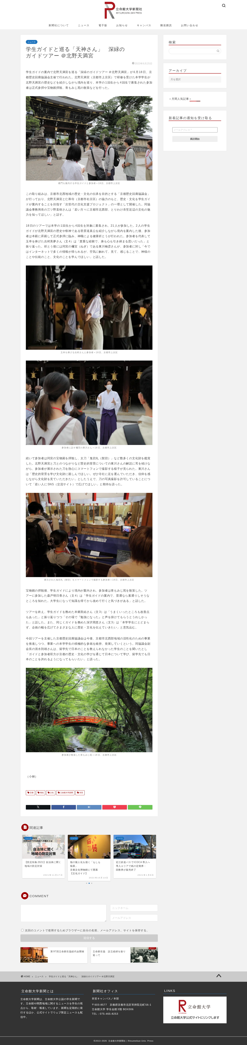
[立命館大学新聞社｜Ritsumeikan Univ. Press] (123, 18)
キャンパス (144, 25)
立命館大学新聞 (66, 793)
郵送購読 (166, 25)
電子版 (103, 25)
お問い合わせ (189, 25)
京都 (31, 793)
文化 (52, 793)
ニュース (84, 25)
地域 (41, 793)
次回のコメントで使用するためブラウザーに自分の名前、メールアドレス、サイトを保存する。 (87, 930)
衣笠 (81, 793)
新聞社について (59, 25)
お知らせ (122, 25)
